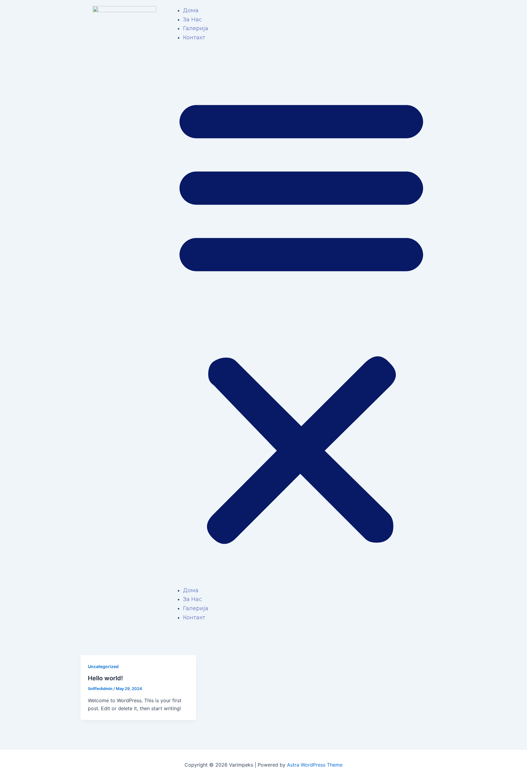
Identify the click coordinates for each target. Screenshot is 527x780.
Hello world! (105, 678)
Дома (191, 10)
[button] (301, 318)
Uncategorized (103, 666)
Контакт (194, 37)
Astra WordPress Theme (314, 765)
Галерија (195, 28)
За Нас (192, 19)
